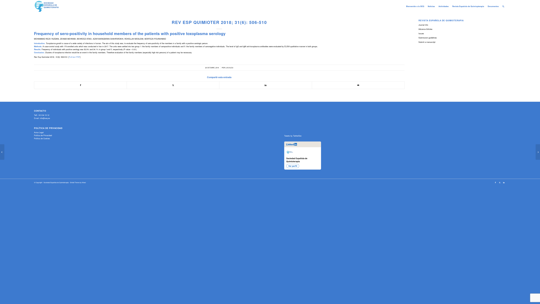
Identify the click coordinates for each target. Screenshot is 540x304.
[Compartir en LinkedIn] (265, 85)
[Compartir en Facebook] (80, 85)
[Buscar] (503, 6)
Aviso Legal (39, 132)
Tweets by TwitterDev (293, 135)
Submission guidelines (427, 37)
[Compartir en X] (173, 85)
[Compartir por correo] (358, 85)
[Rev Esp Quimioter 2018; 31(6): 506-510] (2, 152)
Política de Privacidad (43, 135)
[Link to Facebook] (495, 182)
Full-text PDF (74, 57)
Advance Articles (425, 29)
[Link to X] (500, 182)
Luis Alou (229, 68)
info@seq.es (45, 118)
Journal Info (423, 25)
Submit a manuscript (426, 42)
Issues (421, 33)
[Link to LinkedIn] (504, 182)
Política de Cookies (42, 138)
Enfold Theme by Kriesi (78, 182)
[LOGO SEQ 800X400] (46, 6)
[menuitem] (415, 6)
